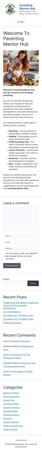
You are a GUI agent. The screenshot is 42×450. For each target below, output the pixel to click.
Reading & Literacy (11, 415)
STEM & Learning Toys (13, 426)
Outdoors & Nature (11, 407)
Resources (7, 418)
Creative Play (9, 400)
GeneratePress (21, 447)
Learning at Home (11, 404)
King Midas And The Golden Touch (18, 319)
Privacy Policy (21, 440)
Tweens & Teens (10, 429)
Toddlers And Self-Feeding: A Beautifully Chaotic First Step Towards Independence (21, 305)
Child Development (11, 397)
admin (6, 341)
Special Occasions (11, 422)
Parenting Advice (10, 411)
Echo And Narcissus (12, 312)
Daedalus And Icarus (12, 323)
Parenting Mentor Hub (27, 7)
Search (6, 279)
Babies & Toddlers (11, 393)
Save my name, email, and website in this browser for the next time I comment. (22, 256)
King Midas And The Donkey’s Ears (18, 315)
